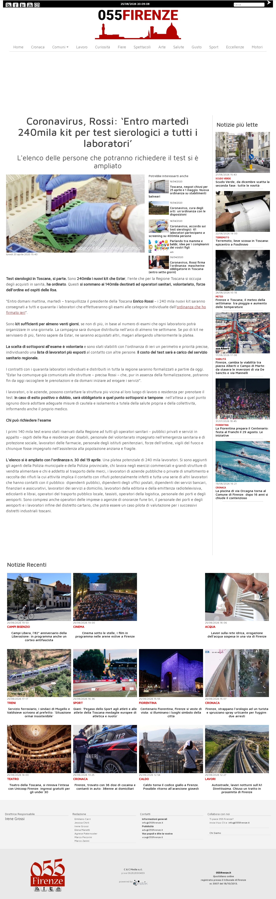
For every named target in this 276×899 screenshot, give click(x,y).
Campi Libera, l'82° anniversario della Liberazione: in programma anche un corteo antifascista (39, 636)
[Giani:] (105, 673)
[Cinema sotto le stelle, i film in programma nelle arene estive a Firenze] (105, 597)
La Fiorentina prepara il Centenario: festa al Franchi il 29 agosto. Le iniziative (242, 431)
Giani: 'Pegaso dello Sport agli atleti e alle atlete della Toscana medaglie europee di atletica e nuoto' (105, 712)
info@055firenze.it (152, 822)
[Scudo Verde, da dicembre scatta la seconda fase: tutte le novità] (243, 152)
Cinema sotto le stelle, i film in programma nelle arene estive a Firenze (105, 634)
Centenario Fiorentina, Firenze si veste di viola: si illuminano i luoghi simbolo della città (171, 712)
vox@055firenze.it (152, 837)
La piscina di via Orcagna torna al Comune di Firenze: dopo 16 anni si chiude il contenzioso (242, 494)
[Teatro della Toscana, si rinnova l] (39, 749)
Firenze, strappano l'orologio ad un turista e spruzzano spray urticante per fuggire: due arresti (236, 712)
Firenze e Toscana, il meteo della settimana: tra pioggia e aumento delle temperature (241, 303)
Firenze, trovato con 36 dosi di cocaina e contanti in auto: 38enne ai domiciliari (105, 786)
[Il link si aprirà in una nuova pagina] (140, 881)
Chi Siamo (215, 832)
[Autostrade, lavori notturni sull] (237, 749)
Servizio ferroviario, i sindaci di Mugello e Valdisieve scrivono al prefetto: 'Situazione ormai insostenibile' (39, 712)
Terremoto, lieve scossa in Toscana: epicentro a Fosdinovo (242, 242)
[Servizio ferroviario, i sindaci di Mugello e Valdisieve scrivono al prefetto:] (39, 673)
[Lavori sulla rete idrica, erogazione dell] (237, 597)
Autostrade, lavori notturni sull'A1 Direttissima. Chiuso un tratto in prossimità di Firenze (237, 788)
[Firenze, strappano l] (237, 673)
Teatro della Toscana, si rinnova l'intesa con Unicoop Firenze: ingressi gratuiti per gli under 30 (39, 788)
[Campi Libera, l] (39, 597)
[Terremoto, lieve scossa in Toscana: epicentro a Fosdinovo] (243, 211)
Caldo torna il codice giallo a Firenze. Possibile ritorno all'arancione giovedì (171, 786)
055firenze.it (223, 872)
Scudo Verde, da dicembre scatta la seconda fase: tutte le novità (243, 183)
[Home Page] (138, 23)
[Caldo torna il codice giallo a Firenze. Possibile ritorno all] (171, 749)
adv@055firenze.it (152, 829)
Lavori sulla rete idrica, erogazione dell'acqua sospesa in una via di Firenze (237, 634)
